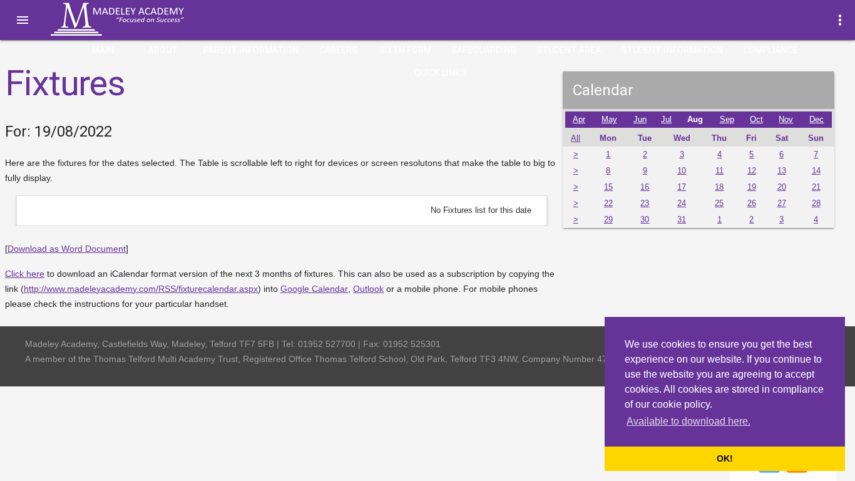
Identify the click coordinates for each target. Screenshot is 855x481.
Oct (756, 119)
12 (751, 171)
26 (751, 203)
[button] (23, 20)
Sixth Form (405, 50)
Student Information (672, 50)
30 (644, 219)
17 (681, 187)
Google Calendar (314, 289)
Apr (579, 119)
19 (751, 187)
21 (816, 187)
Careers (338, 50)
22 (608, 203)
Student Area (568, 50)
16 (644, 187)
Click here (24, 274)
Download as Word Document (67, 249)
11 (719, 171)
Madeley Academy (134, 19)
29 (608, 219)
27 (781, 203)
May (609, 119)
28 (816, 203)
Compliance (770, 50)
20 (781, 187)
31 (681, 219)
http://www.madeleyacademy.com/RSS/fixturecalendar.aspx (141, 289)
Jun (640, 119)
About (163, 50)
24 (681, 203)
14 (816, 171)
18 (719, 187)
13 (781, 171)
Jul (666, 119)
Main (103, 50)
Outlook (368, 289)
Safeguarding (483, 50)
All (575, 138)
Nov (786, 119)
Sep (727, 119)
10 (681, 171)
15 (608, 187)
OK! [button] (725, 458)
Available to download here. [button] (688, 421)
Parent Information (251, 50)
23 (644, 203)
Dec (816, 119)
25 (719, 203)
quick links (440, 73)
